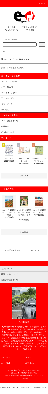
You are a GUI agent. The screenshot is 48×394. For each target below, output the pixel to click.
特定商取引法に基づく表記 (29, 373)
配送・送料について (34, 370)
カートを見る (5, 363)
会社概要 (11, 27)
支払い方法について (20, 370)
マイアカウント (6, 357)
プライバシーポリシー (11, 375)
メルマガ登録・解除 (26, 375)
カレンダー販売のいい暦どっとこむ (24, 387)
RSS (21, 378)
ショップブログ (38, 375)
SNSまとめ (29, 30)
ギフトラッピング (29, 27)
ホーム (5, 51)
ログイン (28, 357)
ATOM (26, 378)
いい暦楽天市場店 (12, 250)
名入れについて (11, 30)
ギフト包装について (9, 121)
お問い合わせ (29, 363)
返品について (15, 373)
